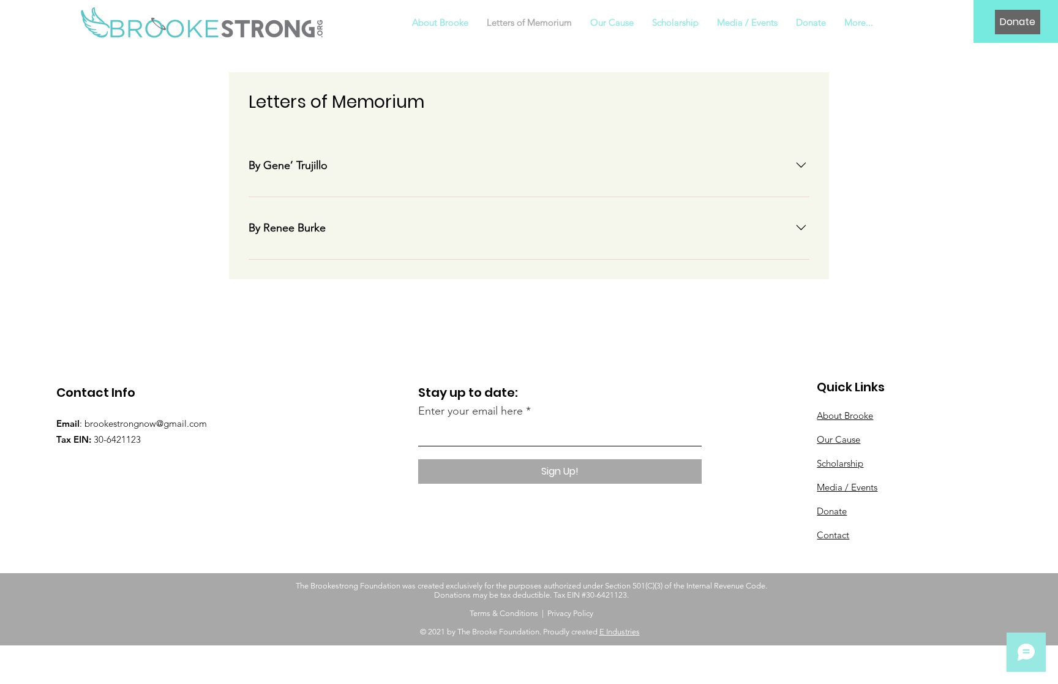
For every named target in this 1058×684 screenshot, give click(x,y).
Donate (832, 511)
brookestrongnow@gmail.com (145, 423)
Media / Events (847, 487)
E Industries (619, 631)
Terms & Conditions (504, 613)
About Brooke (845, 415)
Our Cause (838, 439)
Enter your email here (470, 410)
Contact (833, 535)
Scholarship (840, 463)
